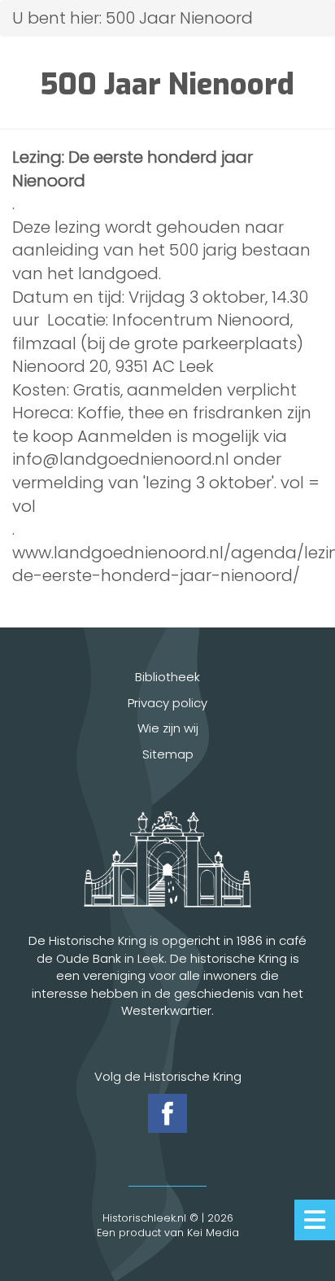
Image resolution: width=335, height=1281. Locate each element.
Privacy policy (167, 702)
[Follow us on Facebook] (167, 1113)
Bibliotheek (167, 676)
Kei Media (213, 1232)
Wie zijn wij (167, 728)
